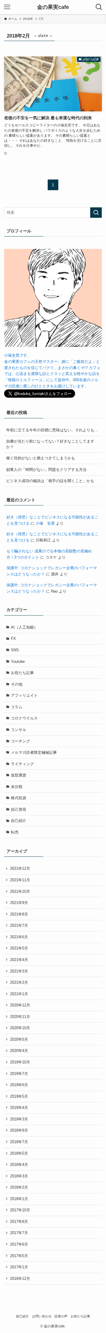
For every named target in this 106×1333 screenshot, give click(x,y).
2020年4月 (19, 1050)
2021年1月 (19, 994)
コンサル (18, 729)
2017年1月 (19, 1267)
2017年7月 (19, 1233)
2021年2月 (19, 982)
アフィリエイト (24, 695)
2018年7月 (19, 1142)
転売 (15, 832)
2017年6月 (19, 1244)
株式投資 (18, 798)
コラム (16, 707)
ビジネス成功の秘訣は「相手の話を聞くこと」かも (50, 481)
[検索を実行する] (96, 212)
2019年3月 (19, 1119)
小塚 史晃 (45, 523)
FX (13, 638)
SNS (15, 650)
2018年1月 (19, 1199)
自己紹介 (18, 820)
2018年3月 (19, 1176)
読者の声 (60, 1316)
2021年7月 (19, 925)
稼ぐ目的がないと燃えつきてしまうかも (40, 458)
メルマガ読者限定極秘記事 (34, 752)
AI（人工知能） (24, 627)
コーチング (20, 741)
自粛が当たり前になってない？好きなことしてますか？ (50, 444)
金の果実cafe (53, 7)
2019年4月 (19, 1107)
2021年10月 (20, 891)
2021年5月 (19, 948)
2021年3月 (19, 971)
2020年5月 (19, 1039)
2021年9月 (19, 902)
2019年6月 (19, 1085)
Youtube (18, 661)
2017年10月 (20, 1210)
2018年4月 (19, 1164)
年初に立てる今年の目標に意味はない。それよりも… (52, 430)
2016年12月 (20, 1278)
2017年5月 (19, 1256)
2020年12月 (20, 1005)
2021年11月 (20, 880)
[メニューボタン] (7, 7)
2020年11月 (20, 1016)
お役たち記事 (22, 672)
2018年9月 (19, 1130)
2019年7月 (19, 1073)
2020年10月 (20, 1028)
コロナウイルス (24, 718)
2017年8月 (19, 1221)
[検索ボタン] (99, 7)
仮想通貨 (18, 775)
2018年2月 (19, 1187)
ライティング (22, 764)
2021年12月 (20, 868)
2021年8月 (19, 914)
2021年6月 (19, 937)
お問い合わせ (42, 1316)
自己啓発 (18, 809)
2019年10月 (20, 1062)
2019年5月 (19, 1096)
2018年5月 (19, 1153)
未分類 (16, 786)
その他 (16, 684)
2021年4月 (19, 959)
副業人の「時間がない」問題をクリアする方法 (46, 469)
